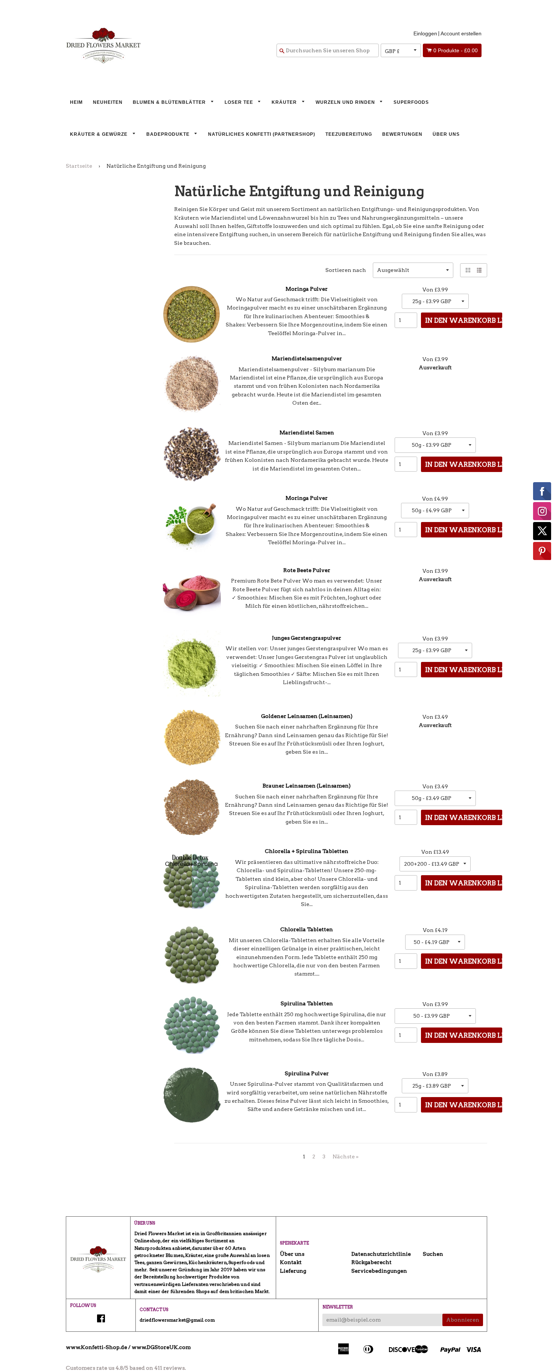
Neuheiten (108, 102)
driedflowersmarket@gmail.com (177, 1320)
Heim (76, 102)
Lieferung (293, 1271)
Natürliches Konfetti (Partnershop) (261, 134)
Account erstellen (461, 33)
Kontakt (291, 1262)
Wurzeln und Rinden (346, 102)
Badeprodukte (168, 134)
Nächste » (346, 1156)
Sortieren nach (345, 270)
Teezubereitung (348, 134)
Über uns (446, 134)
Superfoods (411, 102)
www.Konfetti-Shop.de (96, 1347)
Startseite (79, 166)
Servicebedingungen (379, 1271)
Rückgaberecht (371, 1262)
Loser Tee (240, 102)
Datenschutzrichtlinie (381, 1254)
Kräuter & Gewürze (99, 134)
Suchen (433, 1254)
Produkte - (455, 50)
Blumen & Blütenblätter (170, 102)
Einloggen (425, 33)
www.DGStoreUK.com (161, 1347)
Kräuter (285, 102)
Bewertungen (402, 134)
